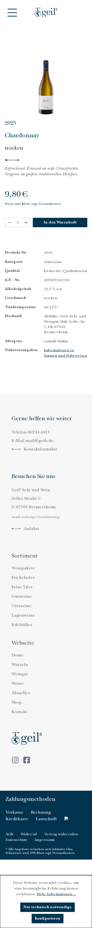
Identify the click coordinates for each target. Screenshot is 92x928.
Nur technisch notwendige (47, 907)
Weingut (20, 674)
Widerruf (29, 834)
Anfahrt (31, 528)
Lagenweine (23, 615)
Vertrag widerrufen (61, 834)
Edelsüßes (22, 624)
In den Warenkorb (60, 222)
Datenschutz (16, 839)
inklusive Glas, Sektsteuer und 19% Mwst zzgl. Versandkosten (40, 851)
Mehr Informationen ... (56, 894)
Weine (18, 683)
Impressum (44, 839)
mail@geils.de (39, 440)
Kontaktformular (40, 449)
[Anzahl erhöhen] (26, 222)
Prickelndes (23, 577)
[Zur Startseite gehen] (46, 12)
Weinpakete (23, 568)
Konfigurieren (47, 918)
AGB (9, 834)
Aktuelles (21, 693)
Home (18, 655)
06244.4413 (39, 432)
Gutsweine (22, 596)
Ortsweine (22, 606)
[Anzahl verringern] (10, 222)
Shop (17, 702)
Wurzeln (20, 664)
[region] (46, 82)
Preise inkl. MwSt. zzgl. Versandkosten (33, 204)
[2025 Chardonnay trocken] (46, 82)
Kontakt (19, 711)
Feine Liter (22, 587)
